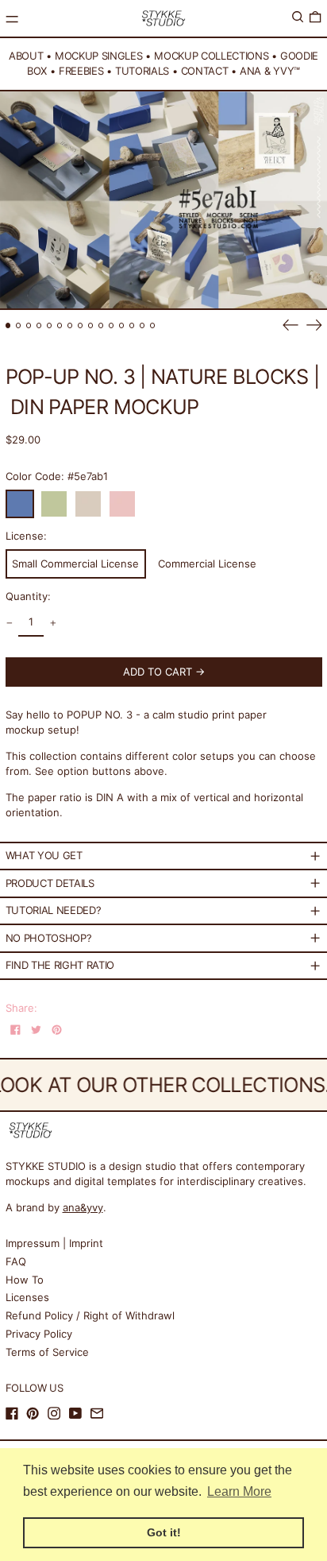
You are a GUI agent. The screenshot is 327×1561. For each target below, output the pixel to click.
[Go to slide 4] (39, 325)
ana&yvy (83, 1207)
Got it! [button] (164, 1532)
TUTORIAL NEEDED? (54, 910)
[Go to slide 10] (101, 325)
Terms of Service (47, 1352)
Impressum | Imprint (54, 1243)
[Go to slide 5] (49, 325)
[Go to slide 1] (8, 325)
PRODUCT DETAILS (50, 883)
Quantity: (28, 596)
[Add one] (53, 623)
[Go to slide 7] (70, 325)
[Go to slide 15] (153, 325)
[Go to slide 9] (91, 325)
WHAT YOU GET (44, 855)
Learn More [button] (239, 1491)
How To (25, 1279)
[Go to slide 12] (122, 325)
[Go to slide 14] (142, 325)
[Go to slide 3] (29, 325)
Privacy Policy (39, 1333)
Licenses (27, 1297)
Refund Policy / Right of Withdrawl (90, 1315)
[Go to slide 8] (80, 325)
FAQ (16, 1261)
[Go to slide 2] (18, 325)
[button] (297, 17)
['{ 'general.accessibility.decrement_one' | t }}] (9, 623)
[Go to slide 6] (60, 325)
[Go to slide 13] (132, 325)
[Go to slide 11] (111, 325)
